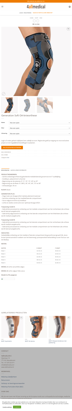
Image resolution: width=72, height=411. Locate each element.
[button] (2, 6)
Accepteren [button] (17, 407)
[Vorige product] (37, 20)
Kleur (2, 128)
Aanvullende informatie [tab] (18, 170)
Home (31, 18)
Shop (36, 18)
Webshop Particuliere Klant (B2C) (12, 387)
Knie (41, 18)
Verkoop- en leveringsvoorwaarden (13, 383)
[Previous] (4, 61)
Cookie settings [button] (7, 407)
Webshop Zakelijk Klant (9, 377)
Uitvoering (4, 133)
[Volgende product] (34, 20)
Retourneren (5, 380)
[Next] (67, 61)
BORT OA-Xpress (30, 341)
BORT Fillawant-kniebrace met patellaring (57, 341)
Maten (3, 122)
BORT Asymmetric (6, 341)
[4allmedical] (36, 7)
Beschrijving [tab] (5, 170)
